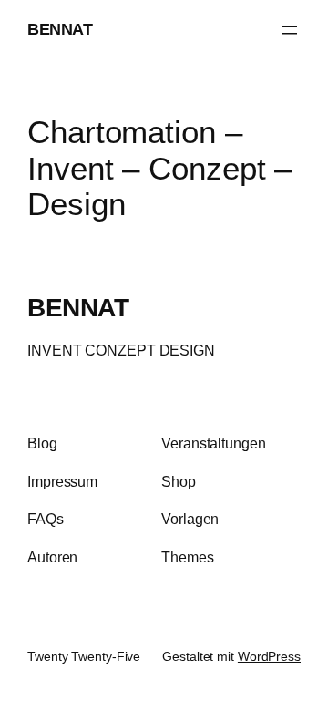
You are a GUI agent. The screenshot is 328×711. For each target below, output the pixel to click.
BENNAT (59, 29)
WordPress (269, 656)
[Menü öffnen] (290, 30)
